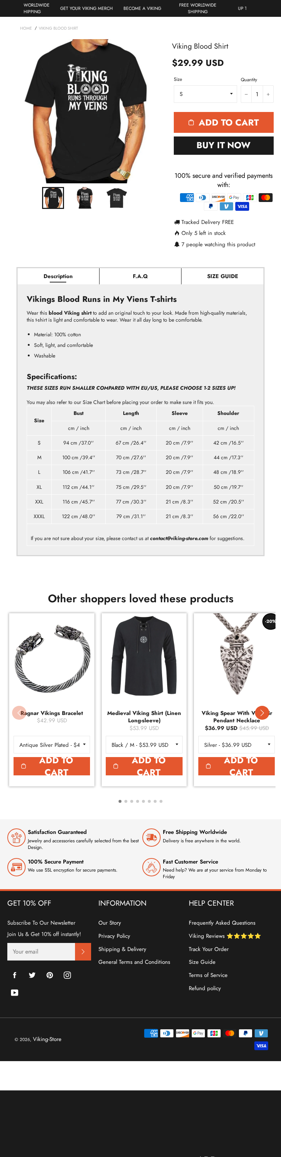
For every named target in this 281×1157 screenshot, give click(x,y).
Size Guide (202, 962)
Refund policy (205, 988)
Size (178, 79)
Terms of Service (208, 975)
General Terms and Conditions (134, 962)
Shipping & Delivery (122, 949)
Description (58, 276)
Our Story (109, 923)
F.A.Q (140, 276)
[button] (262, 713)
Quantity (249, 79)
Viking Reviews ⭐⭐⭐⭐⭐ (225, 936)
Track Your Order (209, 949)
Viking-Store (47, 1039)
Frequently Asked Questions (222, 923)
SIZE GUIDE (222, 276)
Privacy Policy (114, 936)
